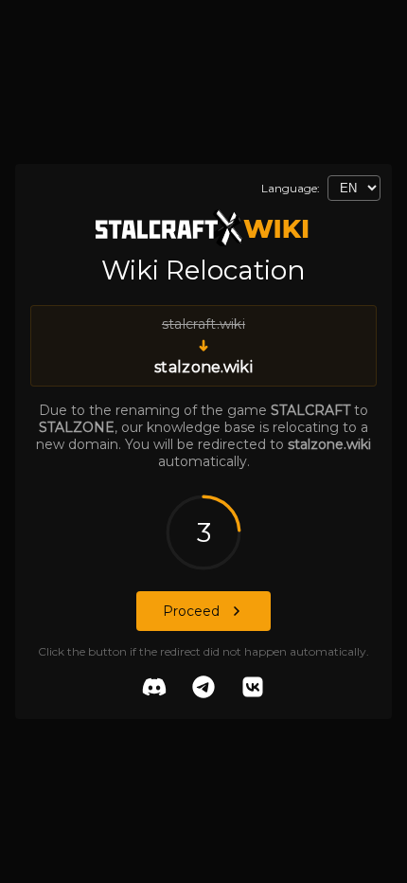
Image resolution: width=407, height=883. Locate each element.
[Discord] (154, 689)
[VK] (252, 689)
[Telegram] (203, 689)
